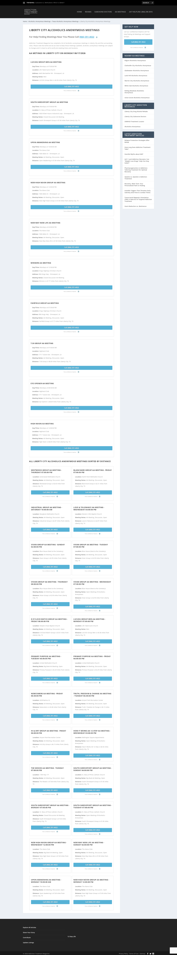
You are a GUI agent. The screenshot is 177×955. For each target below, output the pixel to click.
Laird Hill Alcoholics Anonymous (136, 76)
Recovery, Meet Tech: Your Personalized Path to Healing (135, 185)
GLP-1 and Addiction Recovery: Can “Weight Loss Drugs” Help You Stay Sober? (137, 161)
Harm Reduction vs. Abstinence (135, 206)
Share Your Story (29, 932)
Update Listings (28, 943)
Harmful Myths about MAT (134, 154)
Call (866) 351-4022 (71, 86)
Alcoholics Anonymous (132, 127)
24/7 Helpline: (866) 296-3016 (141, 12)
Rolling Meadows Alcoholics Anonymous (134, 92)
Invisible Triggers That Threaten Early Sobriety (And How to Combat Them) (138, 191)
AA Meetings (120, 12)
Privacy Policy (123, 954)
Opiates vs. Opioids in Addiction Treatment (136, 178)
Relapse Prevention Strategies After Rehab (137, 141)
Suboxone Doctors (103, 12)
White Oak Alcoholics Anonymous (136, 86)
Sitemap (142, 954)
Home (79, 12)
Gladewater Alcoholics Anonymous (137, 71)
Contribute (27, 937)
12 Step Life (72, 936)
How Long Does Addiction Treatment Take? (137, 148)
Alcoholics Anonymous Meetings (39, 21)
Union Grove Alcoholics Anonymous (137, 98)
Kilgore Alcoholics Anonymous (135, 60)
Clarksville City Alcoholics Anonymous (138, 65)
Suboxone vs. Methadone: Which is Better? (49, 3)
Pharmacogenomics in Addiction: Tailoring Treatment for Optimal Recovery (136, 170)
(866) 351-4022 (86, 36)
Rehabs (88, 12)
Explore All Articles (29, 927)
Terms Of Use (133, 954)
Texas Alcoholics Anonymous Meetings (65, 21)
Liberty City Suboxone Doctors (135, 116)
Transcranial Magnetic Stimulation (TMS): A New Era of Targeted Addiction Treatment (138, 199)
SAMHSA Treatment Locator (134, 121)
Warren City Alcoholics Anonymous (137, 81)
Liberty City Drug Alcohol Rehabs (136, 111)
